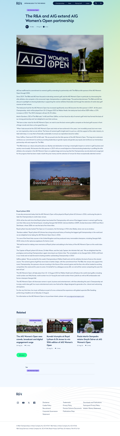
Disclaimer (46, 402)
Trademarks (67, 402)
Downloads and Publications (92, 402)
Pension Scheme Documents (72, 408)
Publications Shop (69, 411)
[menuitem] (19, 3)
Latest (87, 3)
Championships (60, 3)
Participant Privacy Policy (91, 405)
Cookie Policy (47, 405)
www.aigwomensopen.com (75, 296)
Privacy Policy (67, 405)
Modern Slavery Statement (92, 408)
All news (21, 355)
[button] (96, 3)
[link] (21, 355)
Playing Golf (78, 3)
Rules (69, 3)
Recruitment (47, 408)
